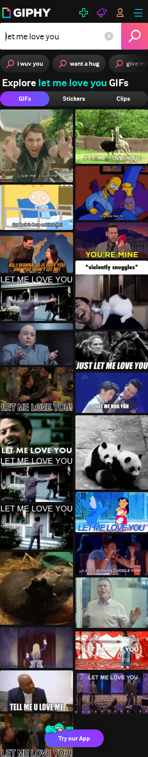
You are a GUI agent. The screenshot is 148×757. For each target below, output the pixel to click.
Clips (123, 98)
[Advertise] (101, 12)
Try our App (74, 738)
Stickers (74, 98)
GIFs (25, 98)
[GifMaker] (83, 12)
